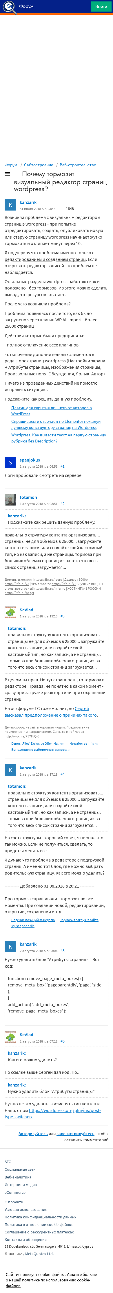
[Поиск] (84, 8)
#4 (63, 774)
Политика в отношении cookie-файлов (39, 1224)
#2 (63, 503)
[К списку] (16, 174)
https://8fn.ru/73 (17, 584)
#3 (63, 616)
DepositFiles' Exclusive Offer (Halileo (37, 743)
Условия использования (26, 1209)
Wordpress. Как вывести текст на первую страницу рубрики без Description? (58, 438)
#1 (63, 466)
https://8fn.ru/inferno (49, 588)
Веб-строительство (78, 164)
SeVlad (26, 610)
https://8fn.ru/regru (47, 579)
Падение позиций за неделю (33, 920)
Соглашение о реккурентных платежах (39, 1232)
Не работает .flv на (84, 743)
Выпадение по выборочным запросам (40, 749)
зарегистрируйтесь (75, 1133)
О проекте (14, 1202)
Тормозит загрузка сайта (79, 920)
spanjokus (30, 460)
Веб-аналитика (18, 1177)
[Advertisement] (56, 29)
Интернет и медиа (21, 1184)
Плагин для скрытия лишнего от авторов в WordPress (51, 410)
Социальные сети (20, 1169)
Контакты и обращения (26, 1239)
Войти (101, 6)
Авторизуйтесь (33, 1133)
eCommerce (15, 1192)
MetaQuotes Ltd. (39, 1253)
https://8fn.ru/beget (19, 593)
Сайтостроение (38, 164)
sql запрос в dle (22, 926)
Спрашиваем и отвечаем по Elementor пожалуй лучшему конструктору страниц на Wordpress (56, 424)
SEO (8, 1161)
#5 (63, 950)
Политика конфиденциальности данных (40, 1217)
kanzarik (28, 202)
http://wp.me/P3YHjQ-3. (22, 736)
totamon (28, 497)
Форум (11, 164)
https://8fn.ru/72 (64, 584)
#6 (63, 1041)
